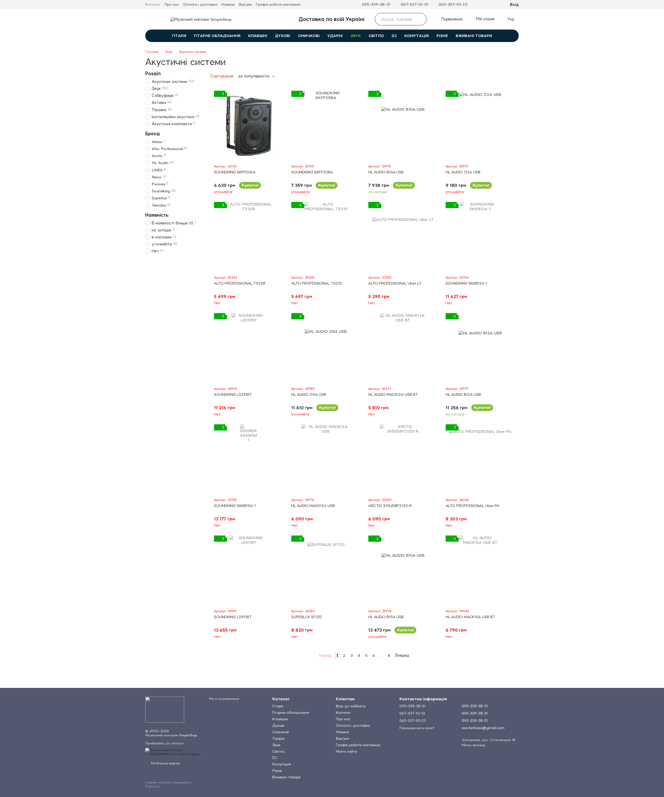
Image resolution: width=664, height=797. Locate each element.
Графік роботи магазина (278, 4)
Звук (355, 36)
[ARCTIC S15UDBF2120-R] (403, 459)
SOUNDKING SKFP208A (312, 172)
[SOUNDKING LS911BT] (248, 570)
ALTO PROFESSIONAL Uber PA (472, 505)
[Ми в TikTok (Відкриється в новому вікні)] (494, 4)
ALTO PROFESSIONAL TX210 (316, 283)
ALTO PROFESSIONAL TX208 (239, 283)
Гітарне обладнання (217, 36)
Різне (442, 36)
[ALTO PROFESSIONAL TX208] (248, 236)
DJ (394, 36)
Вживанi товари (474, 36)
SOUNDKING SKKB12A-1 (466, 283)
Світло (376, 36)
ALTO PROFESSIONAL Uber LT (394, 283)
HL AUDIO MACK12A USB (313, 505)
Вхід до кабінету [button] (350, 706)
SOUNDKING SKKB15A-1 (235, 505)
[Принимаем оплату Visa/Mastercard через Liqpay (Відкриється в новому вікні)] (173, 751)
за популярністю (253, 76)
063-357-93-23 (453, 4)
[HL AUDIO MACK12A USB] (326, 459)
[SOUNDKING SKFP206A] (248, 125)
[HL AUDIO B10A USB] (403, 125)
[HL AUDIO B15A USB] (403, 570)
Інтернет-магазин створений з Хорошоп (168, 784)
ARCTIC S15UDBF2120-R (390, 505)
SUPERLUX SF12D (306, 617)
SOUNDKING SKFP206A (234, 172)
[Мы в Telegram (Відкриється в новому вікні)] (476, 4)
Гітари (179, 36)
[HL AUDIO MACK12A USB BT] (403, 348)
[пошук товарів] (420, 19)
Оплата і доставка (200, 4)
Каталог (152, 4)
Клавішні (257, 36)
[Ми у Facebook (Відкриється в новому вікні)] (488, 4)
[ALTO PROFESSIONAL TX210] (326, 236)
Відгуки (245, 4)
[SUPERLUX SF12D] (326, 570)
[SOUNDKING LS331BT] (248, 348)
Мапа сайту (346, 751)
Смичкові (309, 36)
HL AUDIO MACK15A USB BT (470, 617)
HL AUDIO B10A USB (386, 172)
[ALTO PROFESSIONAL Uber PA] (480, 459)
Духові (282, 36)
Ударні (335, 36)
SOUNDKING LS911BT (233, 617)
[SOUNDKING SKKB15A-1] (248, 459)
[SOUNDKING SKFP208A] (326, 125)
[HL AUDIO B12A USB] (480, 348)
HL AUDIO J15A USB (308, 394)
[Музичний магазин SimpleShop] (164, 709)
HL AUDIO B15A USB (386, 617)
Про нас (171, 4)
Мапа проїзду (473, 745)
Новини (228, 4)
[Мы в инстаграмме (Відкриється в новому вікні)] (482, 4)
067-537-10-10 (414, 4)
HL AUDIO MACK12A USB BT (393, 394)
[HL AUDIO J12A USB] (480, 125)
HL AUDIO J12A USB (463, 172)
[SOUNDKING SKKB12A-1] (480, 236)
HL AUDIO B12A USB (463, 394)
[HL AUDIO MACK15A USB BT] (480, 570)
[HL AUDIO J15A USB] (326, 348)
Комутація (416, 36)
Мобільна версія (165, 763)
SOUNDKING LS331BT (233, 394)
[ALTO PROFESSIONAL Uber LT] (403, 236)
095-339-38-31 (376, 4)
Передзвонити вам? (416, 728)
